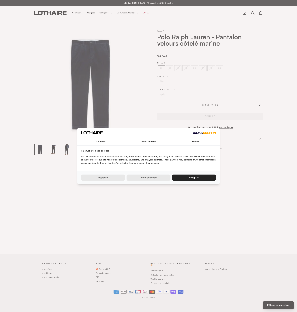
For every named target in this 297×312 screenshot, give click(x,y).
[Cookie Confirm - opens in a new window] (204, 133)
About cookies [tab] (148, 141)
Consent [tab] (101, 141)
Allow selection (148, 177)
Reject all (103, 177)
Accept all (194, 177)
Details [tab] (196, 141)
